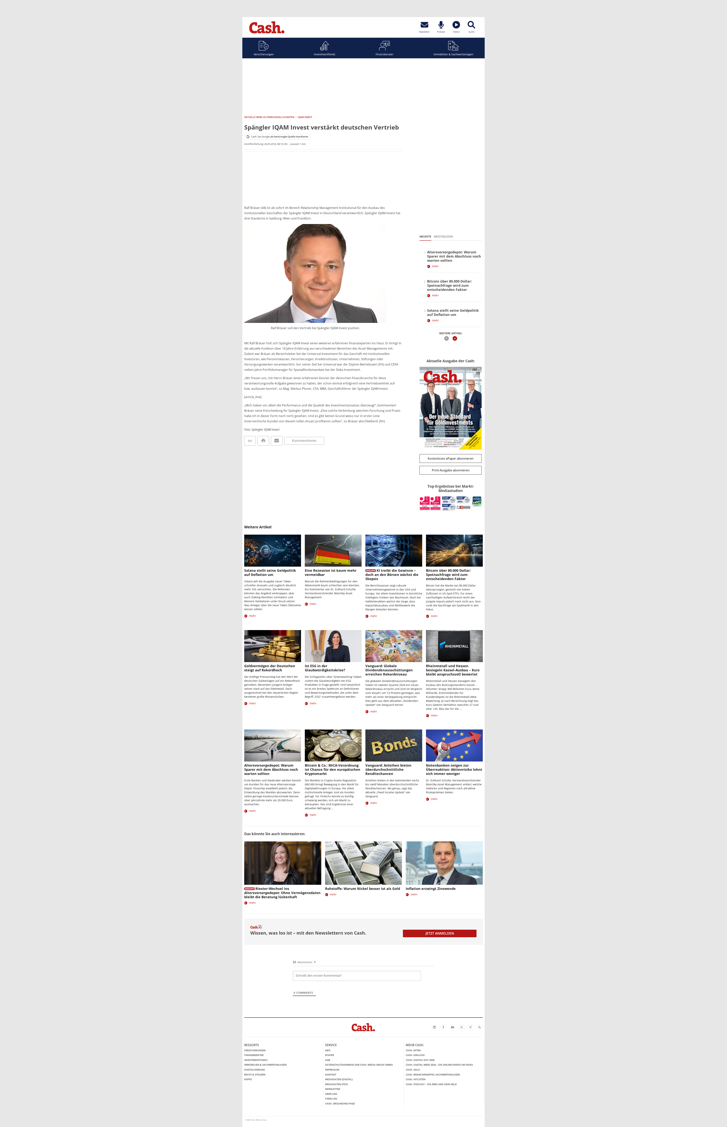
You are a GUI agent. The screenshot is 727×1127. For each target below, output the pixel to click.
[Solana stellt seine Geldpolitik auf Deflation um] (272, 551)
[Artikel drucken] (263, 441)
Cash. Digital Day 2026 (420, 1060)
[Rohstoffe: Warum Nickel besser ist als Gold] (363, 863)
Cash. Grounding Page (340, 1103)
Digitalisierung (254, 1069)
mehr (435, 266)
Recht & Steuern (254, 1074)
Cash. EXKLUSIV (415, 1055)
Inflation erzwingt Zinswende (431, 888)
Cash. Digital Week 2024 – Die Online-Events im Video (439, 1064)
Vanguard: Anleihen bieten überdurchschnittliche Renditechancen (388, 769)
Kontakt (330, 1074)
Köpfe (248, 1079)
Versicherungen (264, 54)
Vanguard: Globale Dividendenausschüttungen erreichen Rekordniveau (389, 670)
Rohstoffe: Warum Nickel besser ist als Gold (362, 888)
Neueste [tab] (425, 236)
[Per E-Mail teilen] (276, 441)
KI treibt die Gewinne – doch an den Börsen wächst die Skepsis (391, 574)
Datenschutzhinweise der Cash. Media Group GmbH (359, 1064)
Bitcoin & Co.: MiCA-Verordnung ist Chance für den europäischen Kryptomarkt (332, 769)
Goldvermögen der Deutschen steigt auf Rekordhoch (269, 668)
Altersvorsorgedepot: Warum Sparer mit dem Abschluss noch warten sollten (454, 256)
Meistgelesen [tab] (443, 236)
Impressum (332, 1069)
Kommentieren (304, 440)
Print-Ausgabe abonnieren (451, 470)
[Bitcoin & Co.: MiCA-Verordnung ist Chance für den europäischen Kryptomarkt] (333, 745)
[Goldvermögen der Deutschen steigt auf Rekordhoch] (272, 646)
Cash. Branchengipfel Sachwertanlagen (433, 1074)
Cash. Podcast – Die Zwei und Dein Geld (431, 1084)
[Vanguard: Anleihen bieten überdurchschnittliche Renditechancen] (393, 745)
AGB (327, 1060)
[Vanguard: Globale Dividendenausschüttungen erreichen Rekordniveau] (393, 646)
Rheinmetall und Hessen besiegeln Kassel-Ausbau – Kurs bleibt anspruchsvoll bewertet (453, 670)
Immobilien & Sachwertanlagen (453, 54)
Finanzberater (384, 54)
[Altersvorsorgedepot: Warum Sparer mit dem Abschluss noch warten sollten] (272, 745)
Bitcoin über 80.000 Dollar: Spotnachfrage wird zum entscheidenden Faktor (449, 285)
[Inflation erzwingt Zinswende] (444, 863)
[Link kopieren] (250, 441)
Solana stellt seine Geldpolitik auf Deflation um (453, 312)
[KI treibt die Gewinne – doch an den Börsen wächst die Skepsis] (393, 551)
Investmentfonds (324, 54)
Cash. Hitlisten (415, 1079)
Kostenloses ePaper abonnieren (450, 458)
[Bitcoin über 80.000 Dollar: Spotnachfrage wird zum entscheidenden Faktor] (454, 551)
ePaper (329, 1055)
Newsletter (332, 1089)
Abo (327, 1050)
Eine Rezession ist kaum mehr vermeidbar (330, 572)
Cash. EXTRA (413, 1050)
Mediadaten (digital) (339, 1079)
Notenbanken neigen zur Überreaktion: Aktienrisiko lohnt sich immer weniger (454, 769)
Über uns (331, 1094)
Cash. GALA (413, 1069)
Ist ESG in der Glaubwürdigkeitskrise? (325, 668)
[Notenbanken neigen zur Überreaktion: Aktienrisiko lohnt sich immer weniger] (454, 745)
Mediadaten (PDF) (336, 1084)
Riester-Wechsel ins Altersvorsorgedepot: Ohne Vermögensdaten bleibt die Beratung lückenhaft (282, 892)
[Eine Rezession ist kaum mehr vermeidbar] (333, 551)
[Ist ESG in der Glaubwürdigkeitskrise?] (333, 646)
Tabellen (331, 1098)
